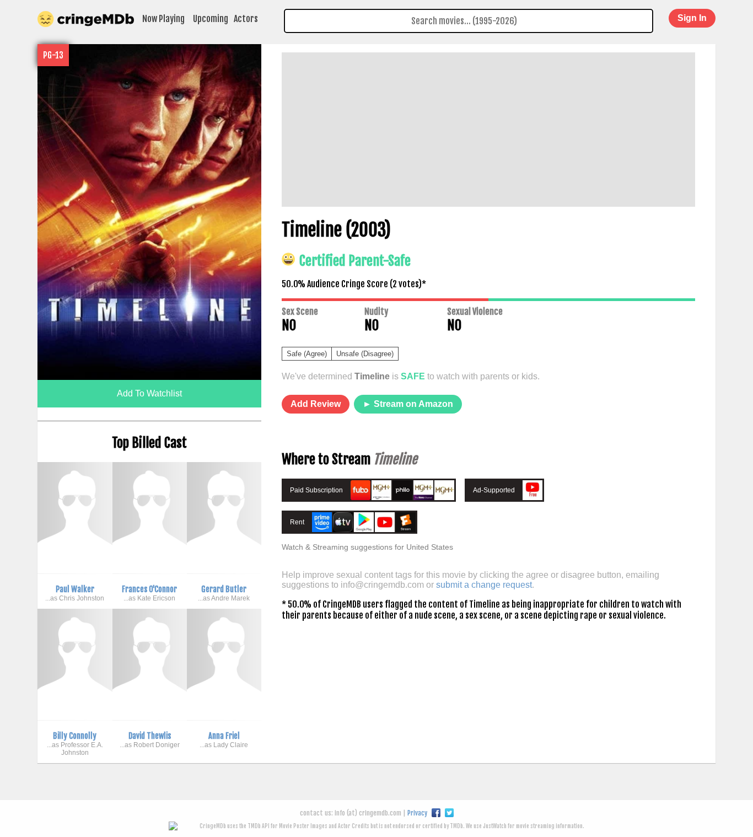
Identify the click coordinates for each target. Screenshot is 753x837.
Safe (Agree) (307, 354)
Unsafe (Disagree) (365, 354)
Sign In (692, 18)
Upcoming (210, 18)
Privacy (417, 813)
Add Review (316, 404)
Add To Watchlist (149, 393)
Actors (246, 18)
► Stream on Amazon (408, 404)
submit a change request (484, 584)
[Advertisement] (488, 129)
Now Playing (163, 18)
